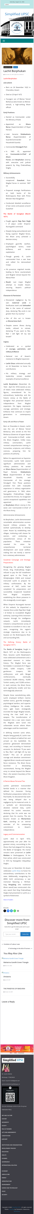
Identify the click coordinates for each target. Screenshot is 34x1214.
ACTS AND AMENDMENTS (9, 1132)
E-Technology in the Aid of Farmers (19, 948)
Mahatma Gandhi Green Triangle (15, 962)
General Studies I (8, 67)
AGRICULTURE (6, 1174)
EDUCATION (5, 1151)
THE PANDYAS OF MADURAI (14, 988)
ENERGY (4, 1178)
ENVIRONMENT (6, 1184)
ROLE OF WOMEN (7, 1129)
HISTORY (15, 67)
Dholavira (7, 977)
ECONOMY (5, 1171)
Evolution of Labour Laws (12, 944)
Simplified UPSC (17, 14)
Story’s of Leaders (8, 899)
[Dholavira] (5, 973)
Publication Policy (6, 1109)
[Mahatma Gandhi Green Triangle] (13, 958)
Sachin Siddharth (20, 74)
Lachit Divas (16, 871)
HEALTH (4, 1155)
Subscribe (25, 934)
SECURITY (4, 1194)
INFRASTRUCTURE (7, 1181)
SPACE (3, 1191)
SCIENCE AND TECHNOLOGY (9, 1188)
